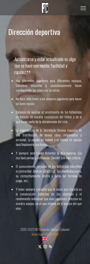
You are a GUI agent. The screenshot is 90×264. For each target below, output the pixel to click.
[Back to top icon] (79, 253)
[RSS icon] (50, 246)
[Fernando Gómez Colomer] (45, 7)
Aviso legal (38, 234)
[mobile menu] (83, 7)
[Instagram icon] (45, 246)
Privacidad (52, 234)
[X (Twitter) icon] (40, 246)
